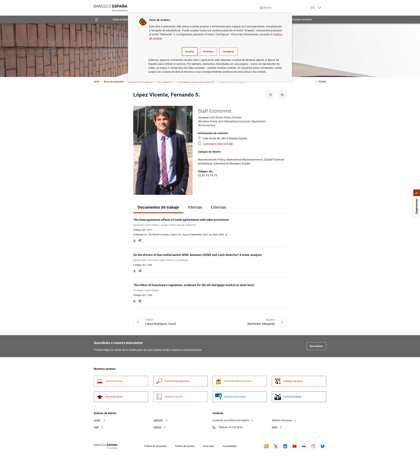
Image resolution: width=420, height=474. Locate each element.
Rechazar (208, 51)
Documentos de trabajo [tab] (158, 207)
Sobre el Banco (121, 19)
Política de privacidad (155, 446)
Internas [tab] (195, 207)
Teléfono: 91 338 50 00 (230, 427)
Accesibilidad (229, 446)
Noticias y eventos (301, 19)
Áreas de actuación (114, 81)
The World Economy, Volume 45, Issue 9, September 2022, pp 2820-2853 (186, 234)
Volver (322, 81)
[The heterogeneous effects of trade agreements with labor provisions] (134, 240)
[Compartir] (270, 94)
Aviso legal (208, 446)
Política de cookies (185, 446)
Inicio (97, 81)
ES (313, 7)
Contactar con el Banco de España (230, 420)
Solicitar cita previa (282, 420)
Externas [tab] (218, 207)
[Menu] (96, 19)
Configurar (228, 51)
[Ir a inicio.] (110, 7)
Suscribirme (316, 346)
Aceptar (190, 51)
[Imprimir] (282, 94)
